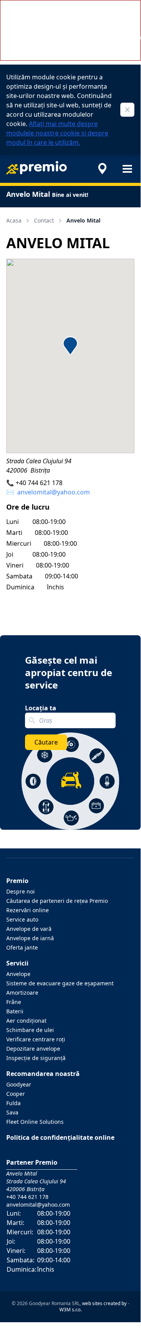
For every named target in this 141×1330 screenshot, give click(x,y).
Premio (17, 880)
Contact (44, 220)
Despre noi (20, 891)
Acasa (13, 220)
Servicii (17, 963)
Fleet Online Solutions (35, 1121)
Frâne (13, 1002)
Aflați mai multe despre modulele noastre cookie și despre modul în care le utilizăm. (57, 133)
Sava (12, 1112)
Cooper (15, 1093)
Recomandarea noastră (43, 1073)
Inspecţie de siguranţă (36, 1058)
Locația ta (40, 708)
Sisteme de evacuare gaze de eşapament (60, 983)
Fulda (13, 1103)
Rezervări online (27, 910)
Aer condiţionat (26, 1020)
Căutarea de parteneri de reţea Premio (57, 900)
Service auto (22, 919)
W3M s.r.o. (70, 1309)
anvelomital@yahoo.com (53, 492)
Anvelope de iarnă (30, 938)
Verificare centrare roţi (35, 1039)
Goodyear (18, 1084)
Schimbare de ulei (30, 1030)
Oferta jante (22, 947)
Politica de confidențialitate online (60, 1137)
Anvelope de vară (29, 928)
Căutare (46, 742)
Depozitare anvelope (33, 1048)
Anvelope (18, 974)
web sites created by (104, 1303)
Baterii (14, 1011)
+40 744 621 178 (39, 482)
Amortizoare (22, 992)
